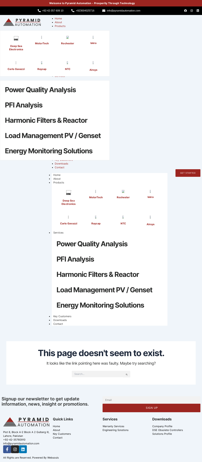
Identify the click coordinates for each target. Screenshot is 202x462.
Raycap (42, 69)
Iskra (93, 43)
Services (58, 232)
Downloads (60, 320)
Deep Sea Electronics (16, 47)
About (57, 178)
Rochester (67, 43)
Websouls (53, 457)
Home (56, 174)
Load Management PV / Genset (53, 135)
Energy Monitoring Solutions (48, 151)
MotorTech (42, 43)
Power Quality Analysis (40, 89)
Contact (58, 323)
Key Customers (62, 316)
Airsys (93, 69)
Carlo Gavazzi (16, 69)
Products (58, 182)
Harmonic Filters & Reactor (46, 120)
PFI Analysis (23, 105)
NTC (67, 69)
